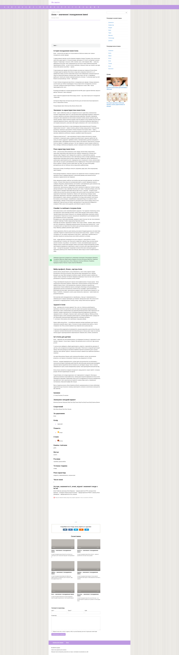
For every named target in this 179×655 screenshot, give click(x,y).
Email (69, 610)
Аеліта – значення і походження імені (87, 551)
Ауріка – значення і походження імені (87, 573)
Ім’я (52, 610)
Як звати (55, 2)
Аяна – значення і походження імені (61, 551)
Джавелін (111, 22)
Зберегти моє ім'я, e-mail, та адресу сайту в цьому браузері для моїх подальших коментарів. (75, 631)
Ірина (109, 53)
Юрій (109, 30)
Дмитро (110, 40)
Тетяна (110, 63)
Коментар (54, 615)
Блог (67, 642)
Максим (110, 35)
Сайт (86, 610)
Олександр (111, 38)
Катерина (110, 50)
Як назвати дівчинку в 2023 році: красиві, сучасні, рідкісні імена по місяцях (116, 104)
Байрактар (111, 25)
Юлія (109, 61)
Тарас (109, 32)
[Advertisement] (76, 32)
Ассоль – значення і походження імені (88, 594)
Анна (109, 66)
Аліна (109, 58)
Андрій (110, 27)
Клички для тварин (58, 642)
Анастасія (110, 68)
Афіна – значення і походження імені (61, 573)
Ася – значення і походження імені (62, 594)
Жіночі (57, 17)
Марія (109, 55)
